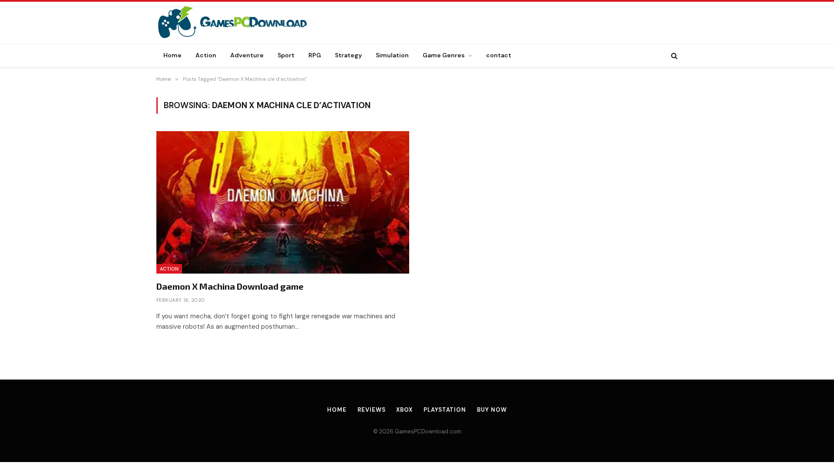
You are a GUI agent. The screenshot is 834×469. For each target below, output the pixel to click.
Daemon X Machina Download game (230, 286)
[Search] (673, 55)
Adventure (247, 55)
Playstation (445, 409)
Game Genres (444, 55)
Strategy (348, 55)
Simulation (392, 55)
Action (205, 55)
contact (498, 55)
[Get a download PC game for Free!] (241, 22)
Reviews (371, 409)
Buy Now (491, 409)
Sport (286, 55)
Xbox (404, 409)
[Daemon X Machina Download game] (282, 202)
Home (172, 55)
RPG (314, 55)
